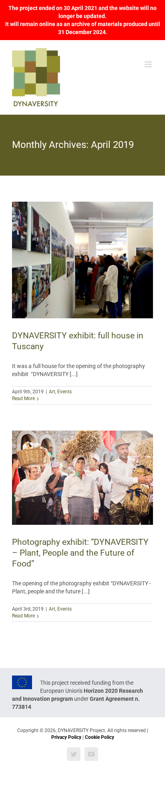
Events (64, 391)
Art (52, 391)
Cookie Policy (99, 737)
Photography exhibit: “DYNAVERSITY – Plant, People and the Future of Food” (80, 552)
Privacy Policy (66, 737)
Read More (23, 398)
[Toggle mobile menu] (149, 64)
